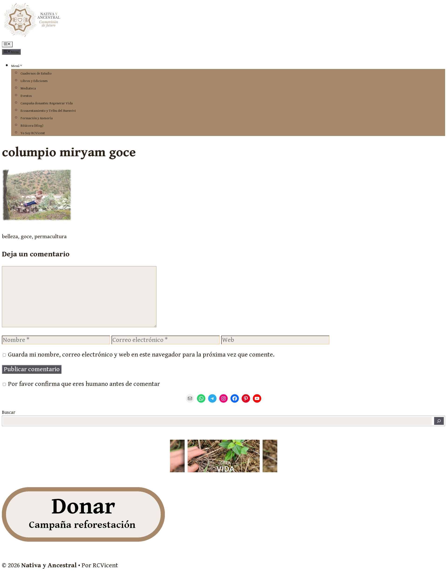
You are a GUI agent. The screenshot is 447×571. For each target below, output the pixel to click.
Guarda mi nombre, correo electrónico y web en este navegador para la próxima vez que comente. (141, 354)
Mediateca (28, 88)
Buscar (8, 412)
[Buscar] (439, 421)
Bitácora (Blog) (31, 126)
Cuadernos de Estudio (36, 73)
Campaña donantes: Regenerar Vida (46, 103)
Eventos (26, 96)
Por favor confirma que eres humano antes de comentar (83, 384)
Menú (15, 66)
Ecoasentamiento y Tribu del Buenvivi (48, 111)
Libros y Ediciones (34, 81)
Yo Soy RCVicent (32, 133)
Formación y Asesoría (36, 118)
